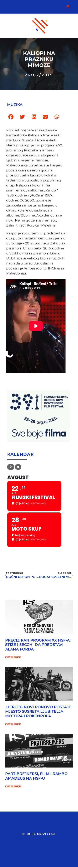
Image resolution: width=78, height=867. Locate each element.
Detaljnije (13, 657)
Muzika (14, 104)
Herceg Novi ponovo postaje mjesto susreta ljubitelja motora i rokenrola (38, 711)
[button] (11, 117)
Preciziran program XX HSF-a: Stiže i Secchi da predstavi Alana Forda (38, 645)
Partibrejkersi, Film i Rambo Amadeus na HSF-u (36, 776)
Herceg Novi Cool (39, 834)
